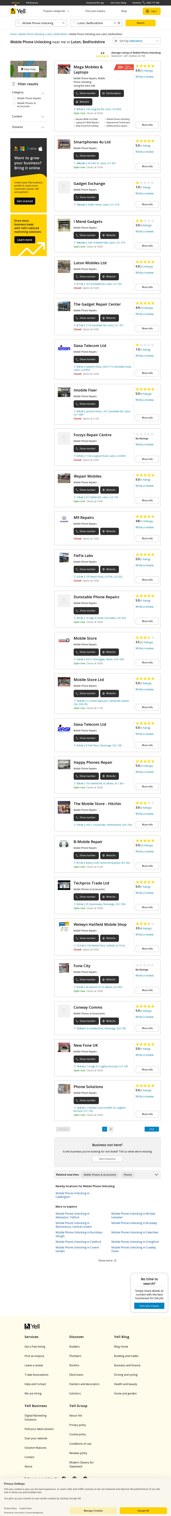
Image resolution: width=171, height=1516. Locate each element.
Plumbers (75, 1356)
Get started (25, 201)
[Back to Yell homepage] (18, 11)
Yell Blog (121, 1336)
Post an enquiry (34, 1356)
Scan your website (36, 1438)
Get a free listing (118, 2)
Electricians (76, 1375)
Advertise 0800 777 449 (145, 2)
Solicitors (75, 1393)
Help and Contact (35, 1384)
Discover (76, 1336)
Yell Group (78, 1405)
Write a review (144, 77)
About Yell (75, 1415)
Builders (74, 1346)
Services (31, 1336)
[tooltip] (119, 23)
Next (151, 1129)
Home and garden (125, 1393)
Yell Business (32, 2)
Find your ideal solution (39, 1429)
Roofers (74, 1365)
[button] (63, 23)
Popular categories (54, 11)
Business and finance (127, 1365)
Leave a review (34, 1365)
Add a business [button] (107, 1158)
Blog (124, 11)
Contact (29, 1457)
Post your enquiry (95, 11)
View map (29, 69)
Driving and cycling (126, 1375)
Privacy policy (77, 1425)
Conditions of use (80, 1444)
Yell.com (16, 2)
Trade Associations (36, 1375)
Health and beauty (125, 1384)
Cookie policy (77, 1434)
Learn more (24, 240)
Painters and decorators (84, 1384)
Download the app (95, 2)
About (28, 1466)
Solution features (35, 1448)
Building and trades (126, 1356)
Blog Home (121, 1346)
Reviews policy (78, 1453)
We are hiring (33, 1393)
